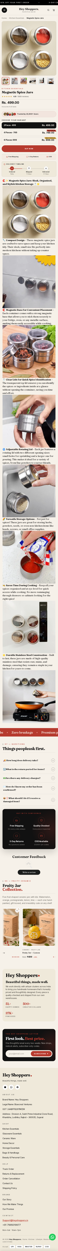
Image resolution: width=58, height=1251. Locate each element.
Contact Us (8, 1183)
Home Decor (8, 1143)
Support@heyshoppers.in (15, 1220)
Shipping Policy (10, 1188)
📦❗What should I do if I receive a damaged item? (28, 800)
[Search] (48, 10)
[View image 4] (33, 81)
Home (4, 18)
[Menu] (4, 10)
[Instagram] (5, 1087)
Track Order (8, 1169)
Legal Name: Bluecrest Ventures (17, 1104)
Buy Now (29, 149)
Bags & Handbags (11, 1153)
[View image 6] (51, 81)
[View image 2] (15, 81)
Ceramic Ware (9, 1138)
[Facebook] (17, 1087)
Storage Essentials (11, 1148)
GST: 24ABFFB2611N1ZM (14, 1109)
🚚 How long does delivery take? (28, 760)
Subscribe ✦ (41, 1054)
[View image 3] (24, 81)
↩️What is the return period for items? (28, 769)
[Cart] (53, 10)
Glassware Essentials (12, 1133)
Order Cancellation (11, 1178)
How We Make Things (13, 1204)
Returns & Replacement (13, 1174)
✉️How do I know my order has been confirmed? (28, 788)
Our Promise (8, 1209)
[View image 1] (6, 81)
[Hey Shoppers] (29, 10)
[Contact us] (52, 1237)
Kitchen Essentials (16, 18)
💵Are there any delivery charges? (28, 778)
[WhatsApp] (11, 1087)
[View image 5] (42, 81)
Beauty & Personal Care (14, 1157)
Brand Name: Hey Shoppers (15, 1099)
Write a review (29, 872)
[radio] (29, 125)
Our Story (7, 1199)
